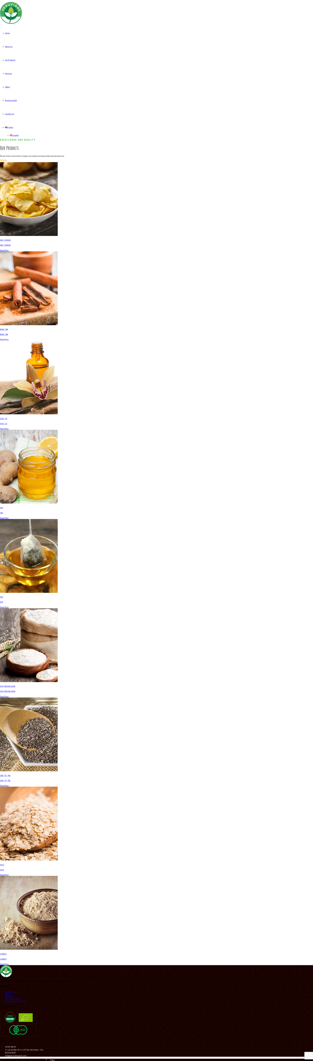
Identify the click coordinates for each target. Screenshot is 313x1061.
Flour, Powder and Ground (7, 686)
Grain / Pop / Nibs (5, 775)
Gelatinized (3, 954)
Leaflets (2, 865)
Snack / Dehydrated (5, 240)
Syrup (1, 508)
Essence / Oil (3, 418)
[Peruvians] (11, 23)
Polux (52, 1060)
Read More (4, 250)
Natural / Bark (4, 329)
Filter (1, 597)
